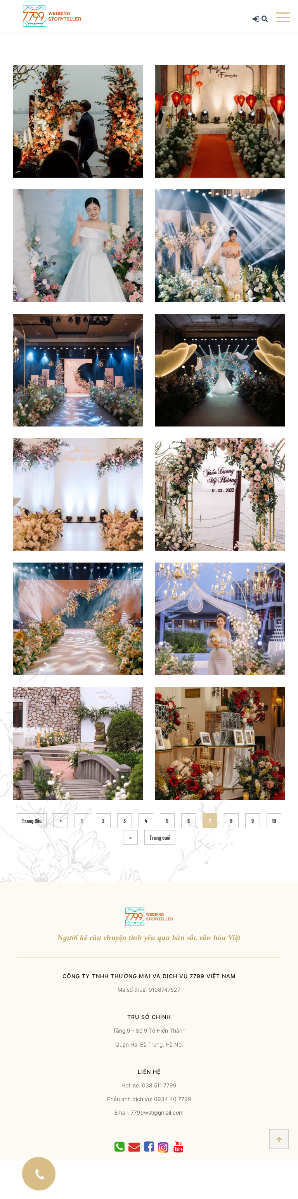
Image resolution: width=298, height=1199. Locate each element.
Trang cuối (159, 837)
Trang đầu (32, 821)
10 (274, 821)
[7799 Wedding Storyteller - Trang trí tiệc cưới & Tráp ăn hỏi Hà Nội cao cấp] (52, 15)
